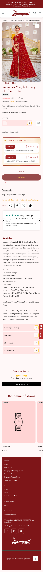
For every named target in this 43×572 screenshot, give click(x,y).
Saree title (6, 446)
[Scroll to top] (35, 558)
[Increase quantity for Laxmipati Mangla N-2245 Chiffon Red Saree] (29, 123)
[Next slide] (40, 4)
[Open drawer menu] (3, 12)
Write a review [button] (21, 384)
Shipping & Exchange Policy (13, 471)
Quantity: (5, 117)
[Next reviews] (39, 220)
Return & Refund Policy (10, 200)
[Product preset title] (19, 422)
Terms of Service (10, 474)
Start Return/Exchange (30, 200)
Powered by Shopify (23, 558)
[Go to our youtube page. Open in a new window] (21, 531)
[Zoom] (37, 26)
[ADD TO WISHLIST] (5, 183)
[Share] (10, 205)
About (6, 464)
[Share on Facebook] (17, 205)
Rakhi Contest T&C (10, 496)
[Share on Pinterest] (30, 205)
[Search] (34, 12)
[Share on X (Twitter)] (23, 205)
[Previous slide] (3, 4)
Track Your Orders (10, 480)
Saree (6, 505)
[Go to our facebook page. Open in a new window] (7, 531)
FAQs (6, 493)
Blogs (6, 489)
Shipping (12, 101)
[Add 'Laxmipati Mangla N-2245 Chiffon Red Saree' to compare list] (38, 123)
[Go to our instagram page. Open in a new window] (14, 531)
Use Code (33, 147)
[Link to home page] (21, 540)
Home (5, 21)
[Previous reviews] (3, 220)
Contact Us (8, 467)
